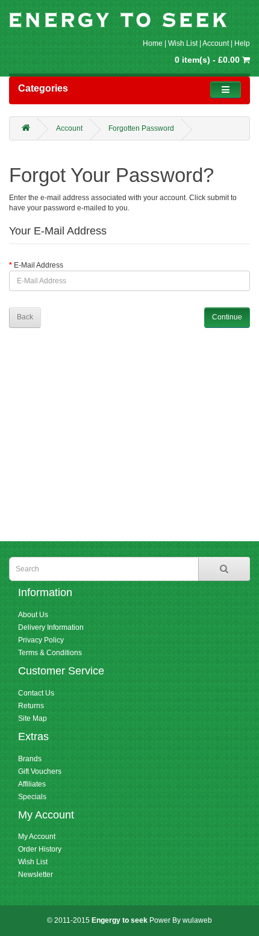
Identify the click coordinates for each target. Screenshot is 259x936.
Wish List (183, 43)
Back (25, 317)
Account (215, 43)
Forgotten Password (141, 128)
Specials (32, 797)
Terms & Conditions (50, 653)
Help (242, 43)
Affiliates (32, 784)
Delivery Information (51, 627)
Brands (30, 759)
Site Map (32, 718)
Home (153, 43)
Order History (39, 849)
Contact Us (36, 693)
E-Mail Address (38, 265)
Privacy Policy (41, 640)
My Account (36, 836)
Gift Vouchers (39, 771)
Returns (31, 706)
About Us (33, 615)
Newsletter (35, 874)
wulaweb (197, 920)
